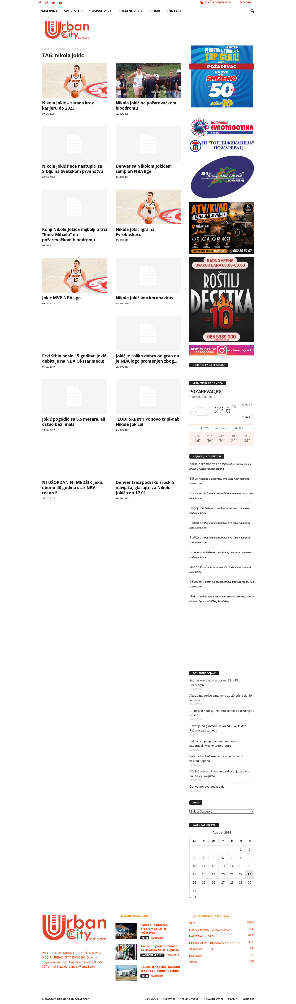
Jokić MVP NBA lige (61, 298)
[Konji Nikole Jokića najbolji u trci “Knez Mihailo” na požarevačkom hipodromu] (74, 207)
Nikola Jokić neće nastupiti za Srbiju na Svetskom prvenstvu (72, 168)
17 (194, 874)
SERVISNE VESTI (100, 11)
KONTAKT (174, 11)
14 (232, 866)
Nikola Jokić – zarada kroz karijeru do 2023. (68, 105)
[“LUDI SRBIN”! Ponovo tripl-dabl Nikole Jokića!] (148, 396)
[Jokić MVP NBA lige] (74, 275)
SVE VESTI (71, 11)
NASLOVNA (49, 11)
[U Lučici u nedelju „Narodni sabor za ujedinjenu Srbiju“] (126, 973)
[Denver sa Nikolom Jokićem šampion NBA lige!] (148, 143)
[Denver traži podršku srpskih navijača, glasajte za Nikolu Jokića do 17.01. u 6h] (148, 460)
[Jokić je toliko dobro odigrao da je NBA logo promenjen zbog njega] (148, 333)
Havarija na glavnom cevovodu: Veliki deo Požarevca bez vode (217, 728)
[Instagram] (46, 3)
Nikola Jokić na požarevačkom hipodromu (146, 105)
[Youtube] (60, 3)
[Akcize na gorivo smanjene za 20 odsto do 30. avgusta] (126, 952)
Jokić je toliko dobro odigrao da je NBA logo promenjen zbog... (147, 358)
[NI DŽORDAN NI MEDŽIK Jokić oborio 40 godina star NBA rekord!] (74, 460)
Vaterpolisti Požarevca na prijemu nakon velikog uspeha (216, 758)
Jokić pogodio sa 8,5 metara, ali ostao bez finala (73, 421)
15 (240, 866)
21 (232, 874)
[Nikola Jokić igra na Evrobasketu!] (148, 207)
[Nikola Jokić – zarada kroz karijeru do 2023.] (74, 80)
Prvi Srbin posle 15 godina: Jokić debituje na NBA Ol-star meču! (74, 358)
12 (213, 866)
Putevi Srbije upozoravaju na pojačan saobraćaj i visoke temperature (214, 743)
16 (249, 866)
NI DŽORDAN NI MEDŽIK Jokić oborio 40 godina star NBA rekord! (72, 488)
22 (240, 874)
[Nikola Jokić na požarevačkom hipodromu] (148, 80)
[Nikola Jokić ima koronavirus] (148, 275)
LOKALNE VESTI (130, 11)
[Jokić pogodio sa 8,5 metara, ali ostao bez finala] (74, 396)
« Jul (192, 897)
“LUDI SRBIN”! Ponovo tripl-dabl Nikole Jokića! (148, 421)
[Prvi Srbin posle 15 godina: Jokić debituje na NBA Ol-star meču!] (74, 333)
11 (203, 866)
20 (223, 874)
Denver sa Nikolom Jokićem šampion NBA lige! (144, 168)
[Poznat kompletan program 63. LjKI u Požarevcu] (126, 931)
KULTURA (195, 955)
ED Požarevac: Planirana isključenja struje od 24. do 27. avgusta (220, 774)
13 (223, 866)
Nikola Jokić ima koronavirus (144, 298)
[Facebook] (40, 3)
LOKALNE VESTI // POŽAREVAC (210, 929)
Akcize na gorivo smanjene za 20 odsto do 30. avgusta (221, 698)
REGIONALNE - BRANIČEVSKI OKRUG (215, 942)
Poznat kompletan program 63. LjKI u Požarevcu (215, 683)
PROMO (154, 11)
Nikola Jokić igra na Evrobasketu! (135, 232)
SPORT (194, 962)
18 (203, 874)
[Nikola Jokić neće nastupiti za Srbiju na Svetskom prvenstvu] (74, 143)
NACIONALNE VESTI (152, 955)
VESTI (144, 937)
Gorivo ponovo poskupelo (206, 786)
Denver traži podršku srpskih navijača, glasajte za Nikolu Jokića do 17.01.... (145, 488)
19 (213, 874)
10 (194, 866)
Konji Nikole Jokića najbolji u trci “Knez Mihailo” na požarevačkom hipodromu (74, 235)
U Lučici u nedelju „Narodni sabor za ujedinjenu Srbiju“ (221, 713)
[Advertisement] (180, 30)
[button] (252, 11)
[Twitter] (53, 3)
